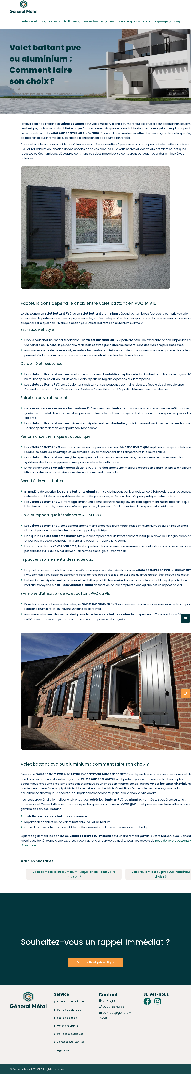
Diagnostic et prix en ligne (95, 962)
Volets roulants (67, 1026)
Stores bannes (67, 1018)
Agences (63, 1050)
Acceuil (15, 89)
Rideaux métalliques (70, 1001)
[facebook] (147, 1001)
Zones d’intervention (71, 1042)
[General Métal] (23, 7)
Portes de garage (69, 1010)
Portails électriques (70, 1034)
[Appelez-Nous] (185, 693)
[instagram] (157, 1001)
